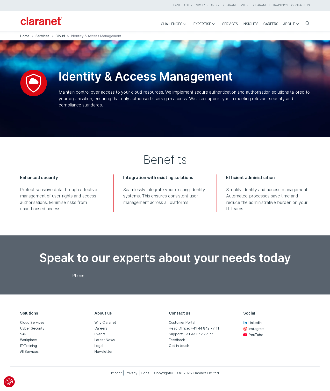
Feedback (177, 340)
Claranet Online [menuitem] (236, 5)
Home (24, 36)
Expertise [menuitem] (202, 24)
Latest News (104, 340)
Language (181, 5)
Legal (98, 346)
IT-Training (28, 346)
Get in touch (179, 346)
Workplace (28, 340)
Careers (100, 328)
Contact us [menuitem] (300, 5)
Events (100, 334)
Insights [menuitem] (250, 24)
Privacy (131, 373)
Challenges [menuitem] (171, 24)
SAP (23, 334)
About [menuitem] (289, 24)
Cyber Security (32, 328)
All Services (29, 351)
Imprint (116, 373)
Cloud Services (32, 322)
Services (43, 36)
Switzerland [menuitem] (206, 5)
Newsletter (103, 351)
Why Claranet (105, 322)
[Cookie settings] (9, 381)
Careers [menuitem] (270, 24)
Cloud (60, 36)
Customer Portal (182, 322)
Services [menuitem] (230, 24)
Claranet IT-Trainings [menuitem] (270, 5)
